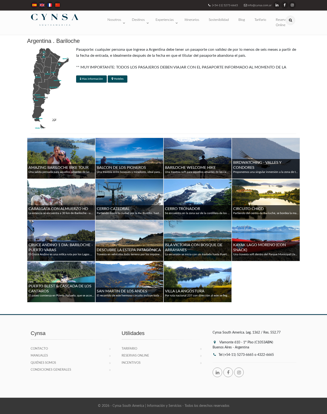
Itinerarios (192, 20)
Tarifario (260, 20)
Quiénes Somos (43, 362)
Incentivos (131, 362)
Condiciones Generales (51, 369)
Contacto (39, 348)
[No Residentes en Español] (34, 5)
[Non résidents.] (49, 5)
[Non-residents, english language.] (41, 5)
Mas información (92, 78)
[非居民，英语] (57, 5)
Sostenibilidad (219, 20)
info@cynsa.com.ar (259, 5)
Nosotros (114, 20)
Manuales (39, 355)
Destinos (138, 20)
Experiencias (165, 20)
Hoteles (118, 78)
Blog (241, 20)
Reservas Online (135, 355)
